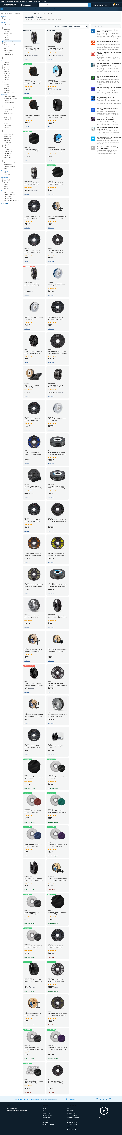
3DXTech (7, 117)
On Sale (57, 26)
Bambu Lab (44, 9)
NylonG (7, 144)
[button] (28, 5)
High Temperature (9, 107)
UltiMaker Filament (9, 166)
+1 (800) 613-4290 (42, 1)
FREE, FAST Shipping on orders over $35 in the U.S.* (14, 1)
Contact (70, 1111)
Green (7, 73)
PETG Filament (82, 9)
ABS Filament (72, 9)
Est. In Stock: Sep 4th (29, 889)
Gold (6, 86)
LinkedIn (103, 1098)
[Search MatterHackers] (89, 5)
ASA (6, 35)
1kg (6, 182)
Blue (6, 75)
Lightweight (8, 109)
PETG (7, 29)
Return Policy (72, 1122)
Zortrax (7, 168)
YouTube (110, 1098)
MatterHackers (9, 134)
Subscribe (73, 1099)
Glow (6, 106)
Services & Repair (48, 1124)
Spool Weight (5, 177)
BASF (6, 121)
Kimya (6, 132)
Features (4, 94)
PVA (6, 43)
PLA (7, 24)
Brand (3, 116)
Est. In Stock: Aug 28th (29, 788)
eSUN (6, 127)
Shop (44, 1108)
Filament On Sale (9, 198)
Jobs (68, 1120)
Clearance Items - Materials (12, 200)
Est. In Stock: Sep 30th (29, 822)
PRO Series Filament (92, 9)
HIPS (6, 48)
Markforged (7, 140)
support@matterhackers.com (17, 1111)
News (44, 1111)
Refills (7, 172)
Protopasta (8, 151)
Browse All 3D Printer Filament (11, 13)
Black (7, 62)
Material (3, 22)
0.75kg (7, 181)
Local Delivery (72, 1115)
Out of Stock (51, 889)
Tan (6, 83)
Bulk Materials (9, 192)
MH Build (7, 136)
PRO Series (8, 149)
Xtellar (6, 161)
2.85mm (7, 19)
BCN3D (6, 123)
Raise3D (7, 155)
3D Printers (24, 9)
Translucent (8, 113)
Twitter (97, 1098)
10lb (6, 188)
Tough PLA (8, 33)
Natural (7, 90)
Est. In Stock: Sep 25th (29, 1025)
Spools (7, 174)
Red (6, 68)
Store (31, 13)
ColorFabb (7, 125)
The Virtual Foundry (10, 162)
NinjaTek (7, 142)
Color (2, 60)
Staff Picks (17, 9)
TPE (6, 58)
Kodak (6, 131)
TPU (6, 56)
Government (46, 1122)
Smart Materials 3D (9, 159)
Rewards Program (73, 1117)
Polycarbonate (8, 50)
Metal (6, 39)
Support (45, 1120)
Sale (12, 9)
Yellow (7, 71)
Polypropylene (8, 54)
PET (6, 28)
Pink (6, 79)
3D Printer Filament (34, 9)
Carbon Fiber (8, 41)
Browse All (4, 203)
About (69, 1108)
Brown (7, 81)
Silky (6, 111)
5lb (6, 186)
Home (26, 13)
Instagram (100, 1098)
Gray (6, 64)
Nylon (6, 37)
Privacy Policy (72, 1124)
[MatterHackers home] (9, 5)
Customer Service (32, 1)
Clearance (64, 26)
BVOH (6, 46)
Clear (6, 84)
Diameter (4, 16)
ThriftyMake (8, 164)
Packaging (4, 171)
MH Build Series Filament (106, 9)
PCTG (6, 31)
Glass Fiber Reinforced (10, 98)
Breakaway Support (9, 44)
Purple (7, 77)
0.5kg (7, 179)
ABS (6, 26)
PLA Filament (64, 9)
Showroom (46, 1113)
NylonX (6, 147)
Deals (3, 191)
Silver (6, 88)
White (7, 66)
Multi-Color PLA (9, 92)
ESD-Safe (7, 100)
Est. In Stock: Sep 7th (53, 991)
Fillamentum (8, 129)
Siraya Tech (8, 157)
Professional (47, 1115)
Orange (7, 69)
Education (46, 1117)
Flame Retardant (9, 102)
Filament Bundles (9, 194)
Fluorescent (8, 104)
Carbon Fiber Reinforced (11, 96)
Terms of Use (71, 1127)
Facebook (93, 1098)
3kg (6, 184)
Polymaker (8, 153)
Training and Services (53, 9)
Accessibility (71, 1129)
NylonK (6, 146)
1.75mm (8, 18)
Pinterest (106, 1098)
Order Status (71, 1113)
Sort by (70, 26)
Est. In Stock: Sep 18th (53, 788)
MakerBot (7, 138)
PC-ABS (7, 52)
